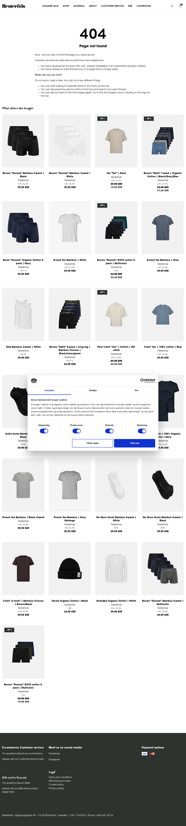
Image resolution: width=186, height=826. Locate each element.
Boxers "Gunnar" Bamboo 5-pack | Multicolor (163, 602)
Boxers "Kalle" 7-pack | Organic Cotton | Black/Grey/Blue (163, 175)
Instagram (54, 760)
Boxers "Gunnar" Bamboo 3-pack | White (70, 175)
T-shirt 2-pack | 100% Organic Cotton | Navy (162, 435)
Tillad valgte (92, 443)
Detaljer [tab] (93, 390)
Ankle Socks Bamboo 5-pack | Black (23, 435)
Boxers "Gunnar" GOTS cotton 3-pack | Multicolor (23, 686)
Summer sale (50, 6)
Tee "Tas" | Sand (116, 173)
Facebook (54, 754)
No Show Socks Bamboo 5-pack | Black (163, 519)
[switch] (77, 431)
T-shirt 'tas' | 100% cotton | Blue (163, 347)
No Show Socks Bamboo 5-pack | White (116, 519)
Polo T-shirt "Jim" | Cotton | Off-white (116, 348)
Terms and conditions (60, 777)
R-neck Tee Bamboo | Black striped (23, 517)
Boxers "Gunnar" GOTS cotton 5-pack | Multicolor (116, 262)
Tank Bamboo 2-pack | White (23, 347)
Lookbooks (144, 6)
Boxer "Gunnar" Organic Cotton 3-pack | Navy (23, 262)
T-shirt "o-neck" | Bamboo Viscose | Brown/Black (23, 602)
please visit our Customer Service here (23, 759)
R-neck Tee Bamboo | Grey (163, 260)
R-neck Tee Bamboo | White (69, 260)
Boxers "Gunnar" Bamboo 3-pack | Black (23, 175)
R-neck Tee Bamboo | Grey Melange (70, 519)
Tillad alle (134, 443)
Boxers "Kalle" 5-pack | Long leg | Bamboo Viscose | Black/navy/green (69, 350)
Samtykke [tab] (49, 390)
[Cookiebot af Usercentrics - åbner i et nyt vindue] (142, 381)
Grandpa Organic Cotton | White (116, 601)
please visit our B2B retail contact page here (20, 790)
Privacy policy (56, 788)
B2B (130, 6)
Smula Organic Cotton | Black (70, 601)
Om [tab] (136, 390)
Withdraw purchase (59, 781)
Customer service (112, 6)
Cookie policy (56, 785)
